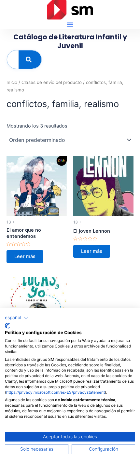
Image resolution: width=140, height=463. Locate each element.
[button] (70, 24)
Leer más (24, 256)
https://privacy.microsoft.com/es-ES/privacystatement (55, 392)
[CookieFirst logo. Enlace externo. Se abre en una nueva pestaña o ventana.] (7, 326)
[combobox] (13, 59)
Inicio (12, 82)
